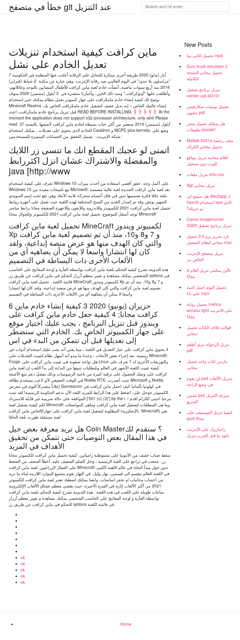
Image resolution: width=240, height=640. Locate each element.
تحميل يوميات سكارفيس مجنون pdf (208, 109)
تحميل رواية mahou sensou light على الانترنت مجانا (209, 310)
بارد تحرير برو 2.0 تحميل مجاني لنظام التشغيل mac (209, 239)
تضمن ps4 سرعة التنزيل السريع (208, 398)
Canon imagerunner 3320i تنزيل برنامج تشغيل (209, 222)
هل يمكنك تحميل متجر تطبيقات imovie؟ (206, 126)
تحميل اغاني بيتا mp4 (205, 55)
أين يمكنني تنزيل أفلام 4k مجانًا (208, 273)
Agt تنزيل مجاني (201, 185)
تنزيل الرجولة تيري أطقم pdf (208, 347)
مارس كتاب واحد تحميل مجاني (207, 364)
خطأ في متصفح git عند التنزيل (60, 6)
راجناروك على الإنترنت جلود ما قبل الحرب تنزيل (208, 432)
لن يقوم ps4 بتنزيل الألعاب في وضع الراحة (209, 381)
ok (22, 557)
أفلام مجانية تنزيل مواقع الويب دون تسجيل (207, 160)
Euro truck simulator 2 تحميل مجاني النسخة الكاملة (207, 72)
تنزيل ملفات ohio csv (205, 174)
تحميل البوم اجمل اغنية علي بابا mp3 (206, 290)
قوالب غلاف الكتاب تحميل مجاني (209, 330)
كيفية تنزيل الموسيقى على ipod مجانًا (209, 415)
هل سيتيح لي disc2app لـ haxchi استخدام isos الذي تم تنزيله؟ (209, 202)
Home (125, 624)
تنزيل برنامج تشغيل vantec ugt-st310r (203, 92)
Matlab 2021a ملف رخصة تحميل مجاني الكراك (210, 143)
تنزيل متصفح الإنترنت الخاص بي (205, 256)
